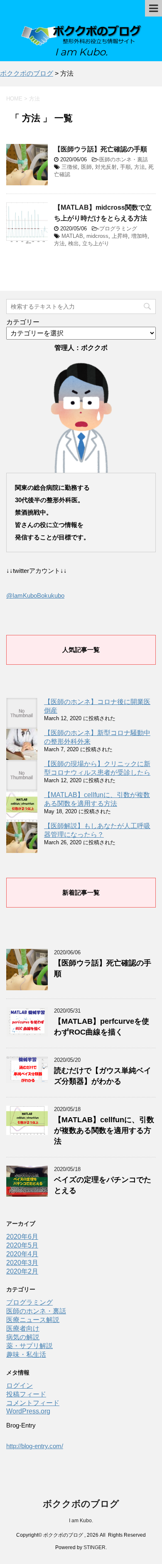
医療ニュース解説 (32, 1319)
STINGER (94, 1547)
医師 (86, 167)
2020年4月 (22, 1253)
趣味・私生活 (26, 1354)
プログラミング (118, 228)
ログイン (19, 1385)
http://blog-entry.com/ (34, 1445)
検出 (73, 243)
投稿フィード (26, 1394)
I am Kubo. (81, 1520)
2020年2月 (22, 1271)
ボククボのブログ (81, 1504)
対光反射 (106, 167)
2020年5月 (22, 1245)
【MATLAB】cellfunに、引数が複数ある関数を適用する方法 (104, 1130)
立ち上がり (95, 243)
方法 (139, 167)
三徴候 (69, 167)
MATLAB (72, 236)
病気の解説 (22, 1337)
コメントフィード (32, 1402)
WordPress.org (28, 1411)
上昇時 (120, 236)
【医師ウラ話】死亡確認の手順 (100, 149)
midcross (97, 236)
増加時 (139, 236)
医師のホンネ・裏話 (123, 159)
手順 (125, 167)
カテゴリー (22, 322)
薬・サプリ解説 (29, 1345)
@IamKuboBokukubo (35, 595)
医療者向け (22, 1328)
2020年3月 (22, 1262)
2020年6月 (22, 1236)
